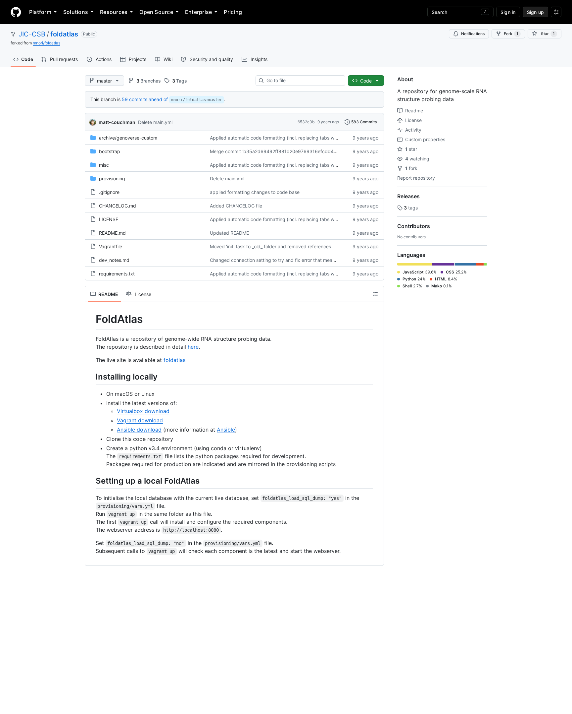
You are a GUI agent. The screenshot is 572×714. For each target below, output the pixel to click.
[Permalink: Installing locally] (91, 376)
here (193, 346)
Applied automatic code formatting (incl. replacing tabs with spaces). (284, 138)
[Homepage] (16, 12)
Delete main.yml (155, 122)
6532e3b (306, 121)
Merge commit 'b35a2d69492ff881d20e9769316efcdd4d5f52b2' (282, 151)
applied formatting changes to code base (255, 192)
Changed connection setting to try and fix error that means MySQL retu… (289, 260)
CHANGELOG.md (117, 205)
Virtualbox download (143, 411)
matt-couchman (117, 122)
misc (104, 165)
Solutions (75, 12)
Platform (40, 12)
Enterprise (198, 12)
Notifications (473, 33)
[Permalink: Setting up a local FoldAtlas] (91, 480)
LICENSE (108, 219)
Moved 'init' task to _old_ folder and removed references (270, 246)
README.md (112, 233)
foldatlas (64, 34)
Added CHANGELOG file (236, 205)
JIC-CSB (32, 34)
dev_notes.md (114, 260)
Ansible (226, 429)
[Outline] (375, 294)
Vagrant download (140, 420)
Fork (511, 33)
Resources (113, 12)
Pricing (233, 12)
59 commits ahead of (145, 99)
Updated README (229, 233)
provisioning (112, 178)
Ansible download (139, 429)
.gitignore (109, 192)
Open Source (156, 12)
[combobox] (303, 81)
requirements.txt (117, 273)
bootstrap (109, 151)
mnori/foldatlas (46, 42)
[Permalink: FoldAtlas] (91, 319)
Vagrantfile (110, 246)
